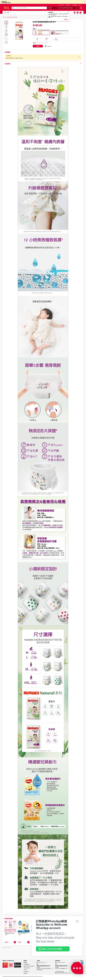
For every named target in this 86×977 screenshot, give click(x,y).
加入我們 (25, 973)
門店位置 (75, 5)
